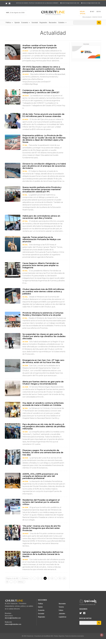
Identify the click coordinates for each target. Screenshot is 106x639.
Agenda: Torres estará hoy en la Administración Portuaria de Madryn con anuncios (41, 239)
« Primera (24, 578)
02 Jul (25, 297)
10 (60, 578)
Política (40, 604)
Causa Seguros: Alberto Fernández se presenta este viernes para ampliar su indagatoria (40, 265)
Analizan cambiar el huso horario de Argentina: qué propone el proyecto (39, 46)
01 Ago (25, 119)
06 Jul (25, 245)
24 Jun (25, 387)
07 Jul (25, 221)
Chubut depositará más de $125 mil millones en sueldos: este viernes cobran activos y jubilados (43, 291)
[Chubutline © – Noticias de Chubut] (53, 13)
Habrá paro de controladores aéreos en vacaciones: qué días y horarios (41, 217)
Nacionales (53, 23)
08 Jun (25, 458)
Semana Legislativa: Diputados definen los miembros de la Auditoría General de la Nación (42, 554)
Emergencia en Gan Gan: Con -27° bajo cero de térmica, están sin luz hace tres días (43, 361)
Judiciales (62, 614)
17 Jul (24, 145)
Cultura (61, 610)
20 (64, 578)
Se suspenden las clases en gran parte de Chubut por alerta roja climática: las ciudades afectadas (44, 336)
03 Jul (25, 271)
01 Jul (24, 318)
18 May (25, 559)
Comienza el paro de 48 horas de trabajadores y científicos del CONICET (40, 91)
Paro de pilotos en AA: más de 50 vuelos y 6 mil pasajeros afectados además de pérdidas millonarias (43, 426)
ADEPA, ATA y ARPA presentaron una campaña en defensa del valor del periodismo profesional (40, 476)
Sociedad (35, 23)
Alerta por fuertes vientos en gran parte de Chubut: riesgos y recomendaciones (43, 383)
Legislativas (62, 617)
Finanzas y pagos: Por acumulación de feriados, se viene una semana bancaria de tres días (42, 452)
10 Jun (25, 432)
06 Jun (25, 481)
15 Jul (24, 171)
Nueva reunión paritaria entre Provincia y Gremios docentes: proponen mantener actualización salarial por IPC (41, 189)
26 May (25, 533)
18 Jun (25, 408)
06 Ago (25, 96)
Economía (41, 610)
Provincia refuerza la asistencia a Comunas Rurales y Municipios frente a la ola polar (42, 314)
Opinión (17, 23)
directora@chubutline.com (70, 3)
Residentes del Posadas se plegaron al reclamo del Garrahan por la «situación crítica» (41, 502)
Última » (21, 582)
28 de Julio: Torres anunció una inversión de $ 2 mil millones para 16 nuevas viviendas (43, 115)
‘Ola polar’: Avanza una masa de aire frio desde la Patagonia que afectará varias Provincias (41, 528)
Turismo (61, 607)
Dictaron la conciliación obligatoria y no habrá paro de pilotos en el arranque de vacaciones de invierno (44, 166)
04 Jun (25, 507)
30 (7, 582)
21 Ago (25, 51)
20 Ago (25, 74)
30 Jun (25, 342)
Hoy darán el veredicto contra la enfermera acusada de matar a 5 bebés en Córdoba (43, 404)
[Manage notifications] (101, 635)
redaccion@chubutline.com (91, 3)
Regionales (43, 23)
